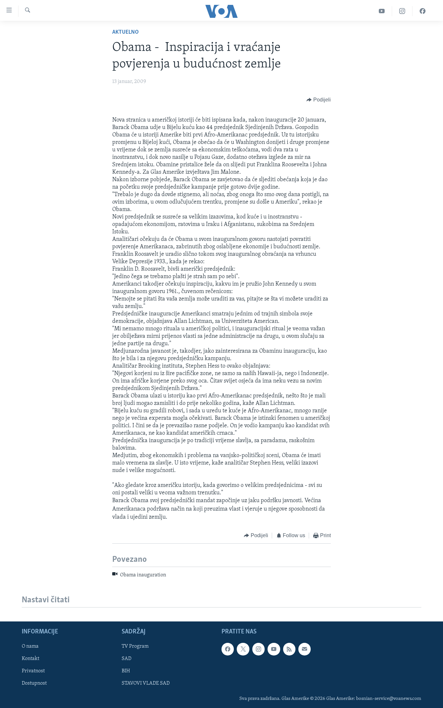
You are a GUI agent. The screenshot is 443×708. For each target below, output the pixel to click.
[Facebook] (423, 11)
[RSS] (289, 649)
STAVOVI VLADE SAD (146, 683)
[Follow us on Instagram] (258, 649)
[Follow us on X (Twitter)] (243, 649)
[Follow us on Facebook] (228, 649)
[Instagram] (402, 11)
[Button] (318, 100)
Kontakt (30, 658)
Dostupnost (34, 683)
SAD (126, 658)
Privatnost (33, 671)
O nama (30, 646)
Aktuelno (125, 32)
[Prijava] (304, 649)
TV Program (135, 646)
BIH (126, 671)
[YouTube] (382, 11)
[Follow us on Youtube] (274, 649)
